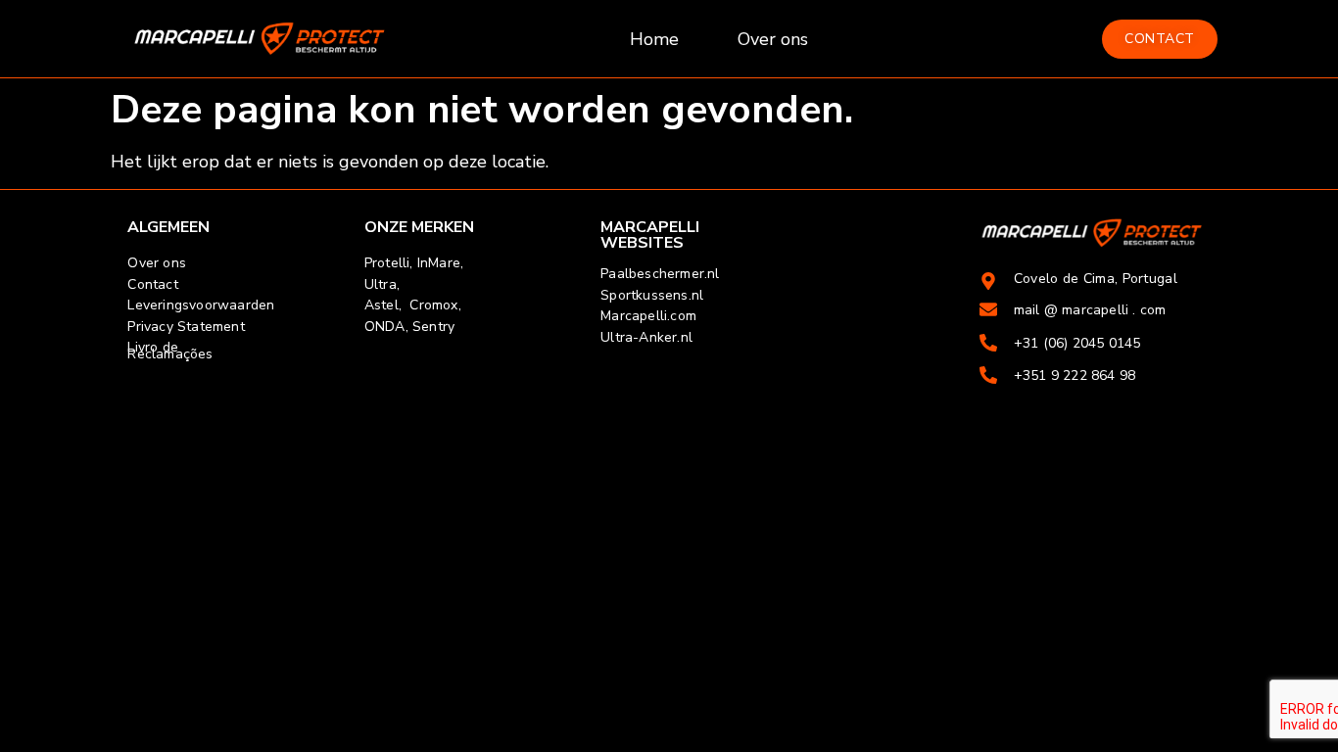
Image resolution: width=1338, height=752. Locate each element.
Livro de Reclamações (170, 350)
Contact (152, 284)
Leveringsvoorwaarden (200, 305)
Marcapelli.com (648, 315)
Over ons (773, 39)
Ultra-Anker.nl (646, 337)
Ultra (380, 284)
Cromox (433, 305)
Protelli (387, 263)
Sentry (433, 326)
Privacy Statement (185, 326)
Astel (381, 305)
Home (654, 39)
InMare (438, 263)
